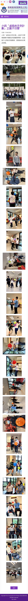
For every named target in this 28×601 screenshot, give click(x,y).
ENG (2, 4)
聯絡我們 (5, 2)
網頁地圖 (8, 2)
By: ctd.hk (14, 599)
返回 (14, 588)
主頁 (2, 2)
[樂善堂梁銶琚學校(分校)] (14, 12)
